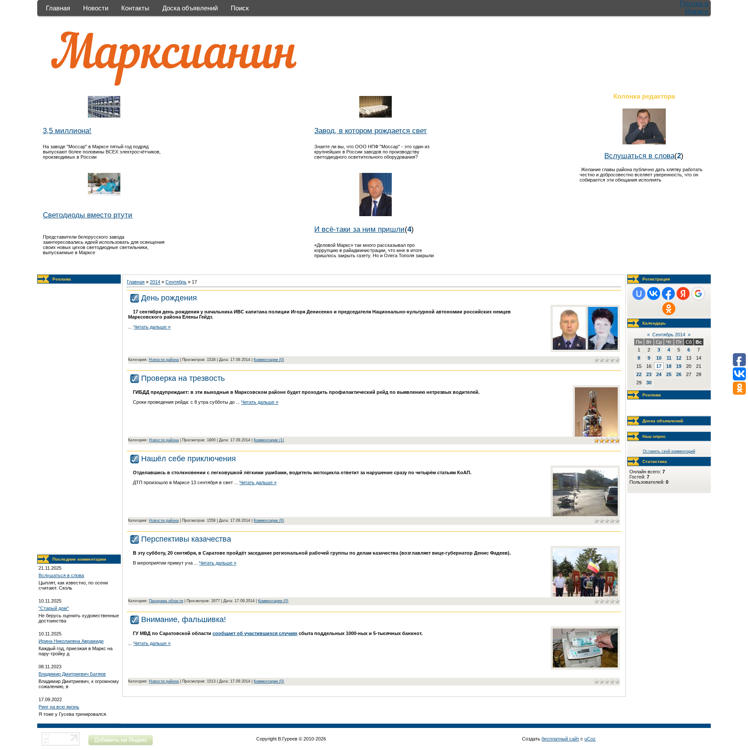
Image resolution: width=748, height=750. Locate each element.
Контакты (135, 8)
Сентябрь (176, 281)
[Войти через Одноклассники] (668, 308)
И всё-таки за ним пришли (359, 229)
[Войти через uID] (638, 293)
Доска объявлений (190, 8)
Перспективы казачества (186, 539)
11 (669, 358)
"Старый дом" (54, 608)
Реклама (61, 279)
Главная (58, 8)
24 (658, 374)
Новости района (164, 359)
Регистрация (656, 279)
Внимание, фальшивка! (183, 619)
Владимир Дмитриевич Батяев (72, 674)
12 (678, 358)
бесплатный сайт (560, 738)
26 (678, 374)
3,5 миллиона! (67, 130)
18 (668, 366)
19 (678, 366)
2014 (155, 281)
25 (668, 374)
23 (648, 374)
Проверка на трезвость (183, 378)
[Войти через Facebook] (668, 293)
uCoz (590, 738)
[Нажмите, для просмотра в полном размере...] (585, 348)
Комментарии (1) (269, 440)
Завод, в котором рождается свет (370, 130)
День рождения (169, 298)
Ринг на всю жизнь (59, 706)
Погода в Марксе (694, 7)
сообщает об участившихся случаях (255, 633)
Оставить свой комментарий (669, 451)
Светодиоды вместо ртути (87, 215)
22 (639, 374)
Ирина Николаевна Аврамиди (71, 641)
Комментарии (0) (269, 359)
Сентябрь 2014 (668, 334)
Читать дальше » (152, 326)
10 (658, 358)
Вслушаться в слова (639, 155)
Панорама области (166, 601)
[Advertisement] (79, 419)
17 (658, 366)
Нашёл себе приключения (188, 458)
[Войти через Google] (698, 293)
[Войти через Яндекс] (683, 293)
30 (648, 382)
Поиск (240, 8)
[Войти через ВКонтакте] (653, 293)
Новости (95, 8)
